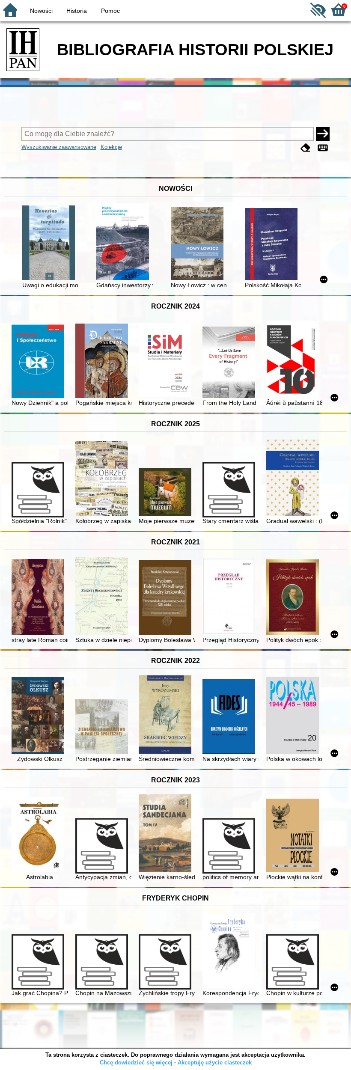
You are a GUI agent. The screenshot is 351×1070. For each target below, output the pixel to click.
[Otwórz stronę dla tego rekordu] (50, 243)
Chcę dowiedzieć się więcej (136, 1062)
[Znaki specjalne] (323, 148)
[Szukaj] (323, 134)
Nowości (41, 10)
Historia (76, 10)
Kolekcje (111, 147)
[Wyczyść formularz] (305, 148)
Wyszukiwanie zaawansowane (58, 147)
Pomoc (110, 10)
